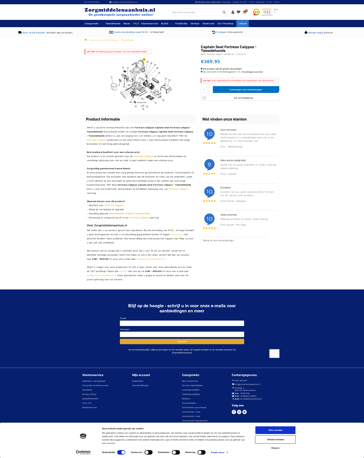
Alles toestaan (275, 430)
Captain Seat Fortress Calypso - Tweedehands (111, 40)
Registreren (137, 381)
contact (123, 271)
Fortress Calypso (215, 54)
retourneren (176, 234)
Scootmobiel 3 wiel (191, 412)
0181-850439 (92, 2)
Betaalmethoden (90, 398)
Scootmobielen (189, 403)
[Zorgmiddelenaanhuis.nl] (124, 12)
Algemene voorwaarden (94, 381)
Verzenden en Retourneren (95, 385)
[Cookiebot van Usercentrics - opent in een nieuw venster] (83, 452)
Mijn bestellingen (140, 385)
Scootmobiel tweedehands (195, 420)
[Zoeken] (224, 12)
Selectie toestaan (275, 439)
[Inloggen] (232, 12)
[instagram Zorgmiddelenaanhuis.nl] (239, 412)
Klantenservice (89, 407)
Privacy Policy (89, 394)
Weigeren (275, 448)
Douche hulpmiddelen (192, 385)
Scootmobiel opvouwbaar (194, 407)
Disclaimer (87, 390)
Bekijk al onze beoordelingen (218, 240)
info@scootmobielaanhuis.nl (125, 2)
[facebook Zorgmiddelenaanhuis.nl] (234, 412)
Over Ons (87, 403)
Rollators (186, 398)
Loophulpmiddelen (191, 390)
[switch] (148, 452)
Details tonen (217, 452)
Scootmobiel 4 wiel (191, 416)
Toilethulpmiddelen (191, 394)
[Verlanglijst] (238, 12)
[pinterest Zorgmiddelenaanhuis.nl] (244, 412)
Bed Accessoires (190, 381)
